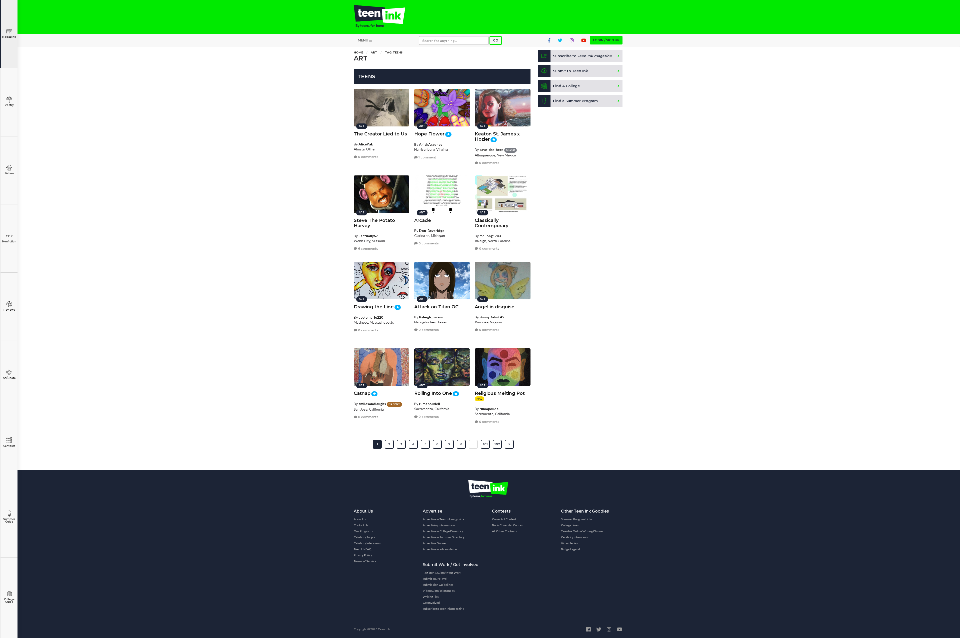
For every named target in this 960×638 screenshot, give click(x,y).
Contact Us (361, 525)
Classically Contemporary (491, 223)
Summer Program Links (576, 519)
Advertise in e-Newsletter (440, 549)
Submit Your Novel (435, 579)
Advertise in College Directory (443, 531)
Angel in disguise (494, 307)
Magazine (9, 36)
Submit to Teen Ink (570, 71)
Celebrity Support (365, 537)
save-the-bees (492, 149)
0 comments (367, 157)
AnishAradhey (430, 144)
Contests (9, 446)
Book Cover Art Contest (508, 525)
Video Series (569, 543)
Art (374, 52)
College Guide (9, 601)
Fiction (9, 173)
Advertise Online (434, 543)
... (473, 444)
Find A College (566, 86)
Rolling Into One (433, 393)
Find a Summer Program (575, 101)
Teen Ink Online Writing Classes (582, 531)
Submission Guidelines (438, 585)
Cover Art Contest (504, 519)
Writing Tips (431, 597)
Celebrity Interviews (367, 543)
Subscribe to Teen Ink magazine (443, 609)
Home (358, 52)
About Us (360, 519)
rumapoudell (429, 404)
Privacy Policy (363, 555)
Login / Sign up (606, 40)
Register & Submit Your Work (442, 573)
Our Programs (363, 531)
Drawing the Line (374, 307)
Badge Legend (570, 549)
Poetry (9, 105)
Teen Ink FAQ (363, 549)
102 (497, 444)
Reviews (9, 309)
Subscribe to (582, 56)
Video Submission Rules (439, 591)
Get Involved (431, 603)
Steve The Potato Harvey (374, 223)
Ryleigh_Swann (431, 317)
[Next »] (509, 444)
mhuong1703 (490, 236)
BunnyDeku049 (492, 317)
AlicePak (365, 144)
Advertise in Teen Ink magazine (443, 519)
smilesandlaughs (372, 404)
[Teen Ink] (384, 16)
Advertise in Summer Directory (443, 537)
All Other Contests (504, 531)
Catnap (362, 393)
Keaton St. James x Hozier (497, 136)
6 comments (367, 248)
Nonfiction (9, 241)
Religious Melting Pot (500, 393)
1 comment (427, 157)
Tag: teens (393, 52)
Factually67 (368, 236)
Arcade (422, 220)
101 (485, 444)
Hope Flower (429, 134)
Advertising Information (439, 525)
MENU (363, 40)
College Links (570, 525)
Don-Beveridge (431, 230)
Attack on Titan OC (436, 307)
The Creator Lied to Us (380, 134)
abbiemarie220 (370, 317)
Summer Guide (9, 520)
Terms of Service (365, 561)
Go (495, 40)
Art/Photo (9, 378)
